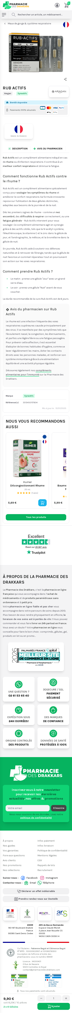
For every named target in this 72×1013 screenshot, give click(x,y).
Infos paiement (46, 840)
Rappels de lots (46, 865)
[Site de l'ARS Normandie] (62, 913)
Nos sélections (11, 870)
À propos (8, 840)
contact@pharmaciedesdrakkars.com (41, 970)
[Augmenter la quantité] (66, 998)
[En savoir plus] (66, 25)
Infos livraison (45, 845)
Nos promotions (12, 865)
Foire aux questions (14, 855)
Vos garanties (11, 850)
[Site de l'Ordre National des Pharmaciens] (27, 913)
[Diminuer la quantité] (41, 998)
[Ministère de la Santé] (10, 913)
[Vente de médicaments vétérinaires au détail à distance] (53, 980)
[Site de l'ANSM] (44, 913)
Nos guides (9, 845)
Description (20, 148)
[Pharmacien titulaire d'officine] (19, 980)
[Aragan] (59, 91)
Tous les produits (36, 517)
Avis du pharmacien (49, 148)
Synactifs (22, 93)
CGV (39, 860)
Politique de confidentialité (52, 850)
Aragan (7, 93)
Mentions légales (47, 855)
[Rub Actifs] (36, 52)
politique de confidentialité (36, 817)
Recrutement (44, 870)
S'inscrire (58, 807)
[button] (65, 79)
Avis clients (9, 860)
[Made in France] (20, 131)
